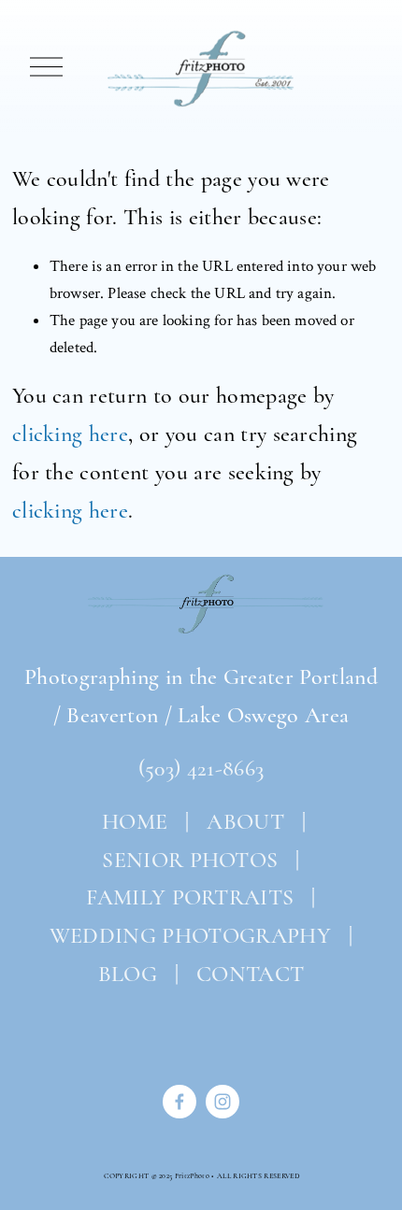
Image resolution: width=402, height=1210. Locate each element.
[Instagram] (222, 1101)
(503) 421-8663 (201, 768)
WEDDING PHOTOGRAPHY (190, 935)
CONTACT (250, 974)
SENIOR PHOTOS (190, 860)
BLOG (127, 974)
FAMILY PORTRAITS (190, 897)
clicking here (70, 434)
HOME (132, 821)
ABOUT (245, 821)
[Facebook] (179, 1101)
